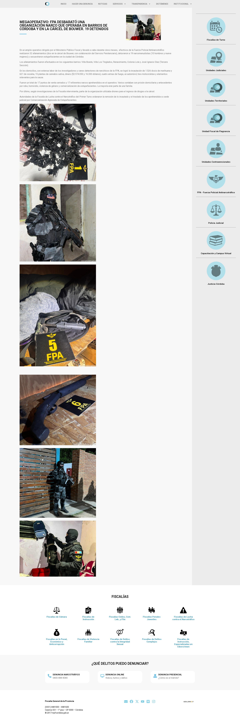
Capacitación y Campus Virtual (216, 253)
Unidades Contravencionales (216, 162)
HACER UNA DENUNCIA (82, 4)
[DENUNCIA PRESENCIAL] (155, 676)
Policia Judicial (216, 223)
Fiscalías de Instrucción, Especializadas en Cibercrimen (183, 643)
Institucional (181, 4)
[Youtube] (142, 701)
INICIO (63, 4)
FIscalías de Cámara (57, 617)
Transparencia (139, 4)
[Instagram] (153, 701)
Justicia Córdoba (216, 284)
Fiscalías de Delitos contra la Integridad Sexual (120, 641)
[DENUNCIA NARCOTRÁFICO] (49, 676)
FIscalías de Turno (216, 40)
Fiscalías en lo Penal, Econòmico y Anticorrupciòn (56, 641)
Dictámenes (162, 4)
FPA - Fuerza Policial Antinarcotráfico (216, 192)
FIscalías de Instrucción (88, 618)
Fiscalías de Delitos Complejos (151, 640)
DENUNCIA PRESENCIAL (170, 674)
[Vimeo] (148, 701)
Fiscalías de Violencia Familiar (88, 640)
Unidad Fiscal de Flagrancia (216, 131)
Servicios (118, 4)
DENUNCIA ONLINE (115, 674)
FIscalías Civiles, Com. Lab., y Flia (120, 618)
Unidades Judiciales (216, 70)
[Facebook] (131, 701)
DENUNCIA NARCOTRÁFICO (66, 674)
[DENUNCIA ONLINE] (102, 676)
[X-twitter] (137, 701)
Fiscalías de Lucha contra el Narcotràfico (183, 618)
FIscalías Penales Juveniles (151, 618)
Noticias (102, 4)
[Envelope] (126, 701)
